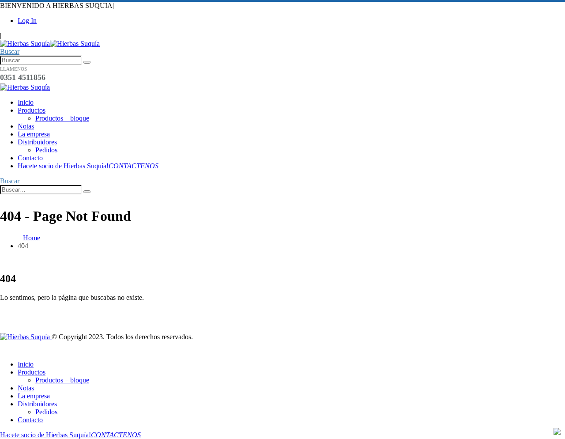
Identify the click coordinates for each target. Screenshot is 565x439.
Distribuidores (37, 142)
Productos (31, 110)
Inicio (26, 102)
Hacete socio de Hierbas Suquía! (88, 166)
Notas (26, 126)
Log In (27, 20)
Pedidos (46, 150)
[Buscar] (86, 62)
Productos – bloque (62, 118)
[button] (9, 51)
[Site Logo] (50, 43)
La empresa (34, 134)
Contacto (30, 158)
